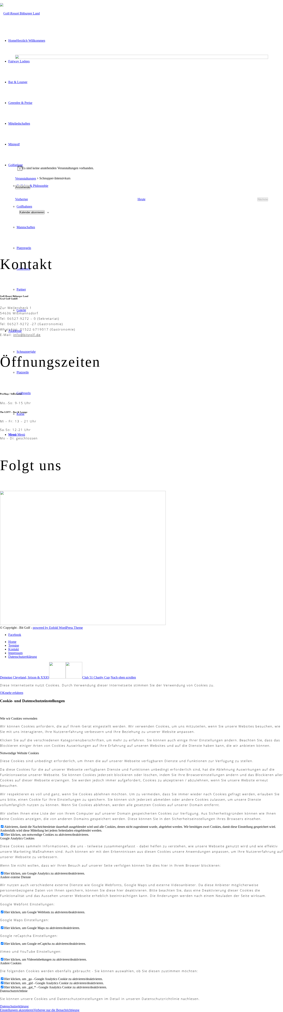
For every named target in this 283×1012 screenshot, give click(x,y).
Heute (141, 199)
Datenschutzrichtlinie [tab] (14, 991)
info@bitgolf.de (27, 335)
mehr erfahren (14, 693)
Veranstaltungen (25, 178)
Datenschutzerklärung (14, 1006)
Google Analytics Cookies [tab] (17, 838)
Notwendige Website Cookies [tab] (19, 753)
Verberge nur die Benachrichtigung (56, 1010)
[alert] (141, 168)
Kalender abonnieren (32, 212)
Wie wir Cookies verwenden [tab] (18, 718)
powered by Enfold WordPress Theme (58, 627)
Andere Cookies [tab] (10, 963)
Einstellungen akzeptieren (17, 1010)
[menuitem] (145, 642)
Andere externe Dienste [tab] (15, 877)
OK (2, 693)
